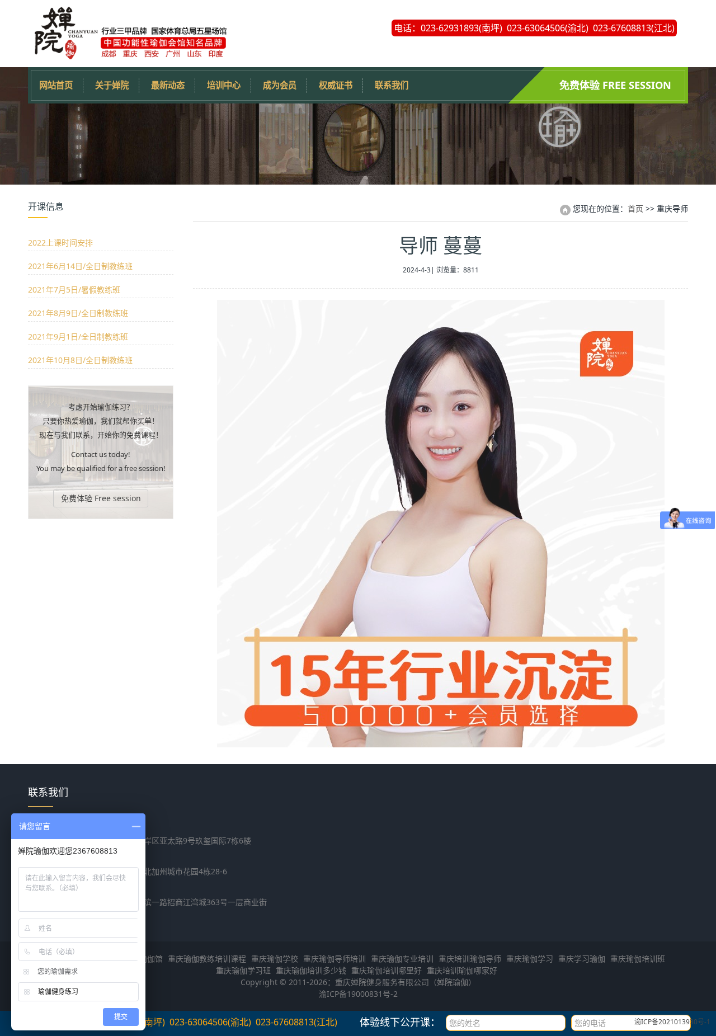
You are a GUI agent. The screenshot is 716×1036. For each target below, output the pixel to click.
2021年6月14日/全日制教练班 (80, 266)
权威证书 (335, 85)
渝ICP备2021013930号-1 (672, 1021)
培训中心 (224, 85)
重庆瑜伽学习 (529, 958)
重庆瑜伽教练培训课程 (207, 958)
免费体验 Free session (615, 85)
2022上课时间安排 (60, 242)
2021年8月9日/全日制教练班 (78, 313)
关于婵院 (112, 85)
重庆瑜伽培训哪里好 (386, 970)
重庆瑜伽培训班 (637, 958)
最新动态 (168, 85)
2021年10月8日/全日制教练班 (80, 360)
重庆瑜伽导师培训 (334, 958)
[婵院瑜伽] (128, 55)
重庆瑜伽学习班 (243, 970)
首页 (635, 208)
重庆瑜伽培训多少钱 (311, 970)
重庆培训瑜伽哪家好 (462, 970)
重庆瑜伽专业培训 (402, 958)
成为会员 (279, 85)
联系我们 (391, 85)
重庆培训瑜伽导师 (470, 958)
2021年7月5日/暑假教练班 (74, 289)
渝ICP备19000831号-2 (358, 993)
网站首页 (56, 85)
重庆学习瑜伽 (581, 958)
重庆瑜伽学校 (274, 958)
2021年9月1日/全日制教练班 (78, 336)
